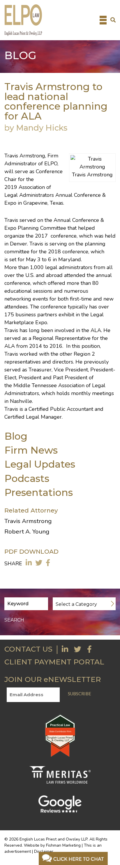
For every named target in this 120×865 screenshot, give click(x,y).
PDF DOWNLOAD (31, 551)
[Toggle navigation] (103, 20)
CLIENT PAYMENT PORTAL (54, 661)
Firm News (31, 450)
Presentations (38, 492)
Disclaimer (43, 851)
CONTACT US (28, 649)
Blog (15, 436)
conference (64, 235)
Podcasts (26, 478)
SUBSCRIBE (79, 693)
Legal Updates (39, 464)
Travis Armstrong (24, 155)
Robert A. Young (26, 531)
